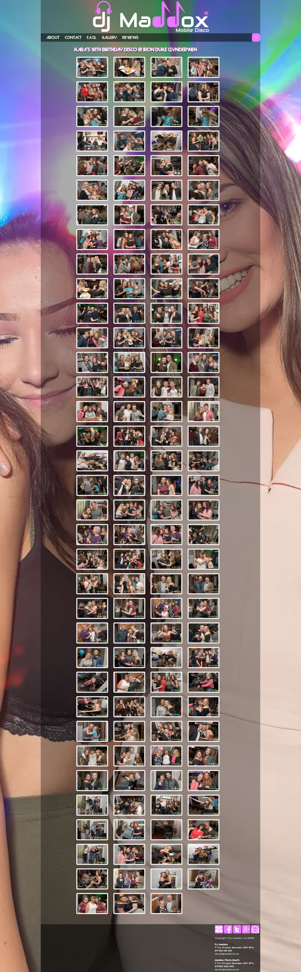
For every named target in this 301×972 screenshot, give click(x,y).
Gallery (109, 37)
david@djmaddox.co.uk (227, 953)
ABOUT (52, 37)
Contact (73, 37)
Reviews (130, 37)
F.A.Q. (92, 37)
